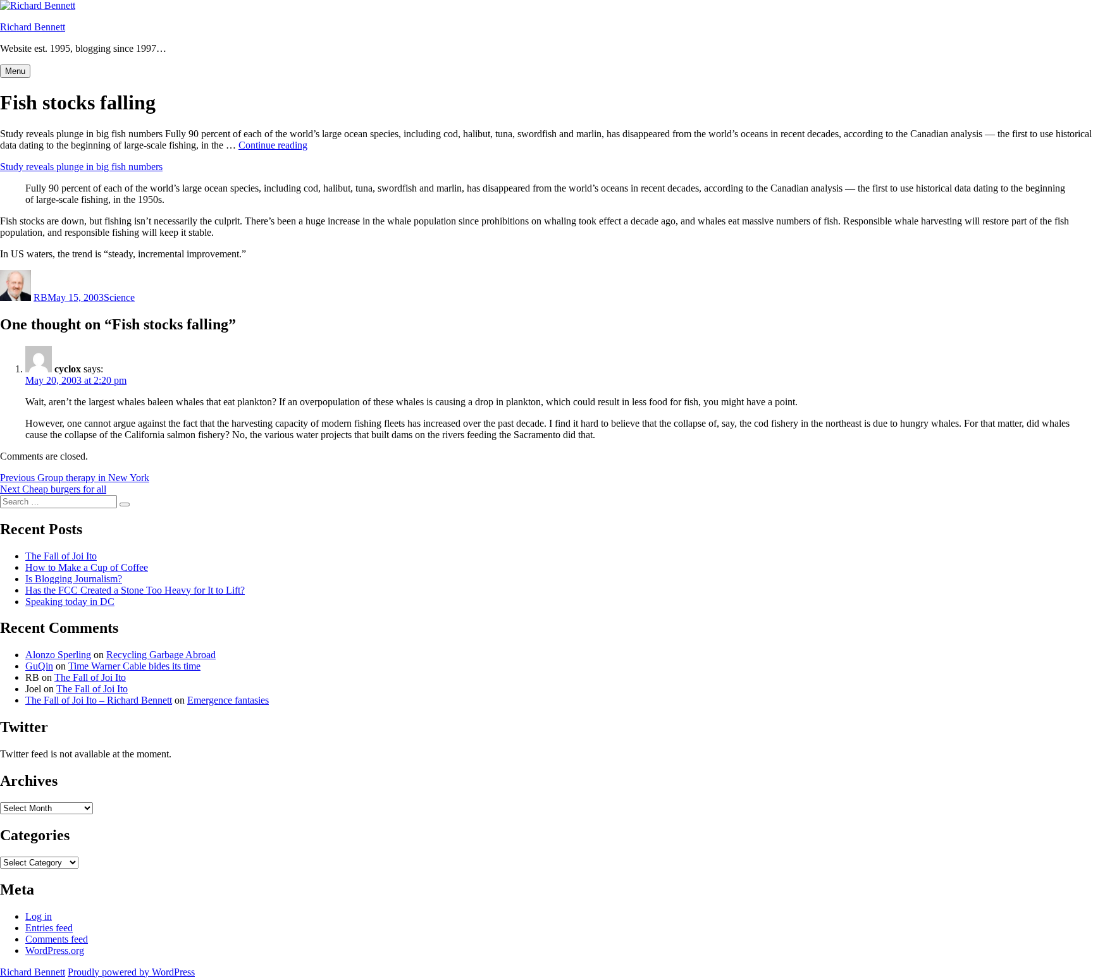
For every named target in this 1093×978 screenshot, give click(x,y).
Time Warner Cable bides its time (134, 666)
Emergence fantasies (228, 700)
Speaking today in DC (69, 601)
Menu (15, 71)
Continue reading (272, 145)
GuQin (39, 666)
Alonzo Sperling (58, 654)
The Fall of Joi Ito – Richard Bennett (98, 700)
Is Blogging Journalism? (73, 578)
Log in (38, 916)
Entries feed (49, 927)
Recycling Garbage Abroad (161, 654)
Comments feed (56, 939)
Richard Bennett (32, 26)
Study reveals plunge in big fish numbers (81, 166)
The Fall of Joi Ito (61, 556)
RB (40, 297)
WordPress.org (54, 950)
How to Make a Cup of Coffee (86, 567)
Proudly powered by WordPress (131, 972)
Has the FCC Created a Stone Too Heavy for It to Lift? (135, 590)
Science (119, 297)
